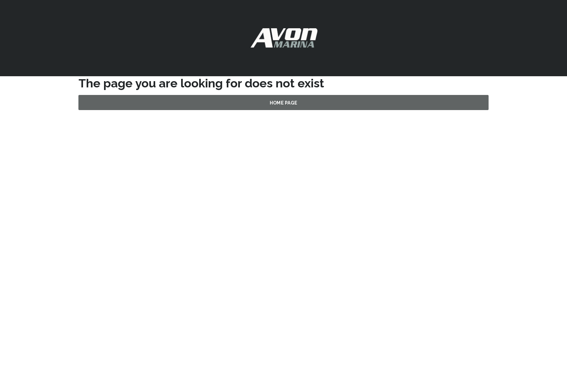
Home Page (284, 102)
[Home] (283, 37)
